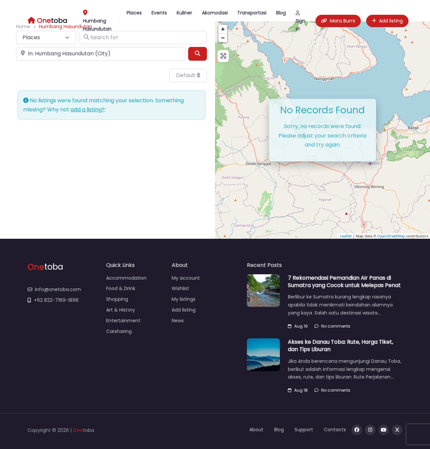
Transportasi (251, 12)
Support (304, 429)
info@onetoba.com (58, 289)
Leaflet (346, 235)
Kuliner (184, 12)
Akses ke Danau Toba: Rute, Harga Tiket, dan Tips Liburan (340, 345)
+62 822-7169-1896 (56, 300)
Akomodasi (215, 12)
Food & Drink (120, 288)
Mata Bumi (342, 20)
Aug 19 (301, 326)
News (178, 320)
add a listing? (88, 109)
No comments (335, 326)
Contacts (335, 429)
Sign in (300, 24)
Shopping (117, 299)
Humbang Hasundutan (97, 24)
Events (159, 12)
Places (134, 12)
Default (186, 75)
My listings (184, 299)
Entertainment (123, 320)
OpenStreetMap (391, 235)
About (256, 429)
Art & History (120, 309)
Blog (281, 12)
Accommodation (126, 278)
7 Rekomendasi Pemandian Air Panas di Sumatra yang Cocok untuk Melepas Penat (344, 281)
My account (186, 278)
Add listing (391, 20)
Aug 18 (301, 390)
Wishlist (180, 288)
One (78, 430)
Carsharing (119, 331)
